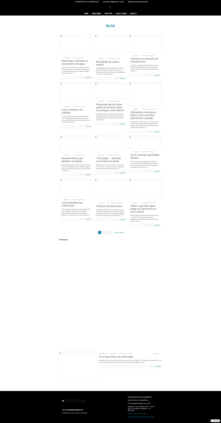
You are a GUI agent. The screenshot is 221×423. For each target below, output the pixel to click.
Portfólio (108, 13)
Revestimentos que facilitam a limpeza (72, 160)
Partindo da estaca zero (109, 206)
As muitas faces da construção (116, 356)
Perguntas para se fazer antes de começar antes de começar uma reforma (110, 107)
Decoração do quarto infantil (107, 63)
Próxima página (119, 232)
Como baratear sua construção (72, 204)
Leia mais (88, 77)
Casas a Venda (121, 13)
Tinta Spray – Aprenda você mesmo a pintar (108, 160)
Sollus (66, 58)
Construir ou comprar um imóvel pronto (144, 60)
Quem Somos (96, 13)
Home (86, 13)
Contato (133, 13)
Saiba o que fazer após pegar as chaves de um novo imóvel (143, 208)
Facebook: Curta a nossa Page (137, 413)
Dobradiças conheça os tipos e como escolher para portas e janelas (143, 115)
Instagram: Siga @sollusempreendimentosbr (141, 417)
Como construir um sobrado (72, 111)
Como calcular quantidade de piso (144, 156)
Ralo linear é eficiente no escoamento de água (75, 62)
